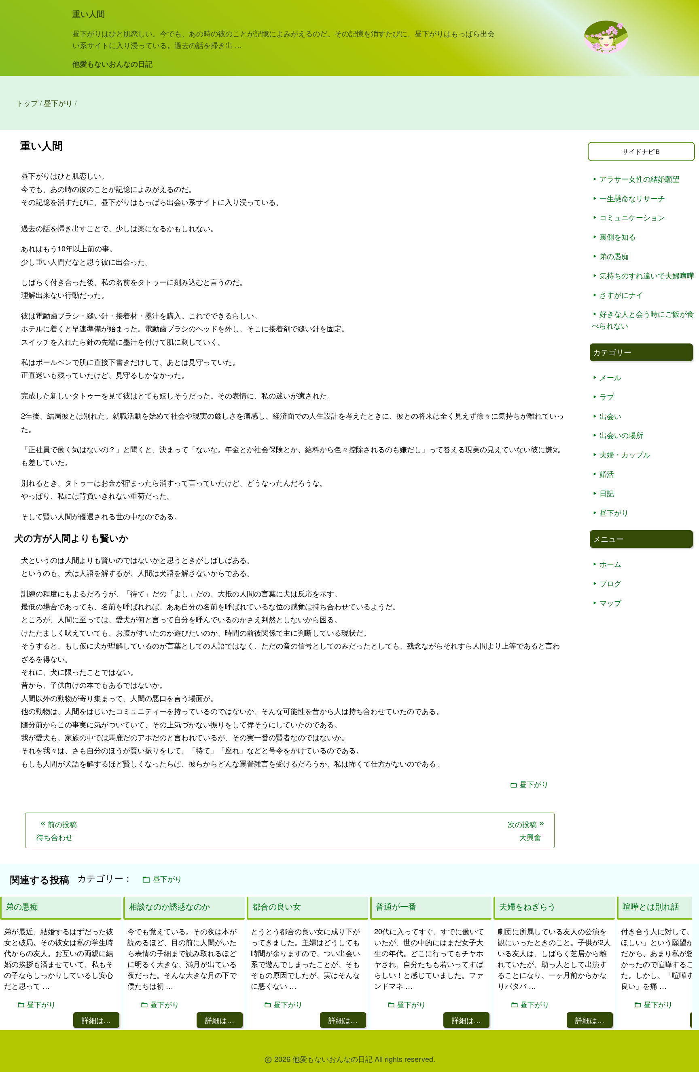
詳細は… (96, 1020)
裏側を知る (617, 236)
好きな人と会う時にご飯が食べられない (643, 319)
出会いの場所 (621, 435)
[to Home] (606, 51)
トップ (27, 102)
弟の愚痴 (614, 256)
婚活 (606, 473)
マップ (610, 602)
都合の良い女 (276, 906)
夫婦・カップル (624, 454)
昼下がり (534, 784)
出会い (610, 416)
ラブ (606, 396)
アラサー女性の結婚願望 (639, 178)
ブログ (610, 583)
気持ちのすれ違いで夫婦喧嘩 (646, 275)
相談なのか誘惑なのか (169, 906)
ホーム (610, 563)
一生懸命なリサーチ (632, 198)
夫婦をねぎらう (527, 906)
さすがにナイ (621, 294)
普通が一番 (396, 906)
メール (610, 377)
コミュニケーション (632, 217)
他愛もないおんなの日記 (112, 64)
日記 (606, 493)
